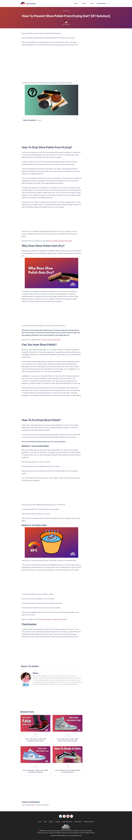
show (39, 120)
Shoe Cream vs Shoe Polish (51, 339)
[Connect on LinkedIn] (24, 685)
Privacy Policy (78, 821)
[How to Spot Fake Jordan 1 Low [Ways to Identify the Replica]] (35, 754)
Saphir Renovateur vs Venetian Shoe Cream (52, 619)
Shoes (84, 3)
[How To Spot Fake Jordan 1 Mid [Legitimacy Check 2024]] (35, 723)
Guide (92, 3)
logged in (33, 805)
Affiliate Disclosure (89, 821)
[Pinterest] (71, 816)
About (45, 821)
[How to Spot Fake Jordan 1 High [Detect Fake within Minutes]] (67, 723)
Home (64, 10)
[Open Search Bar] (110, 3)
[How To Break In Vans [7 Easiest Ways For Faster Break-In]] (67, 754)
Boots (75, 3)
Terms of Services (67, 821)
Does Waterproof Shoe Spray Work (61, 241)
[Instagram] (64, 816)
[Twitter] (60, 816)
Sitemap (57, 821)
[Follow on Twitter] (27, 685)
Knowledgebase (101, 3)
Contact (51, 821)
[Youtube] (67, 816)
